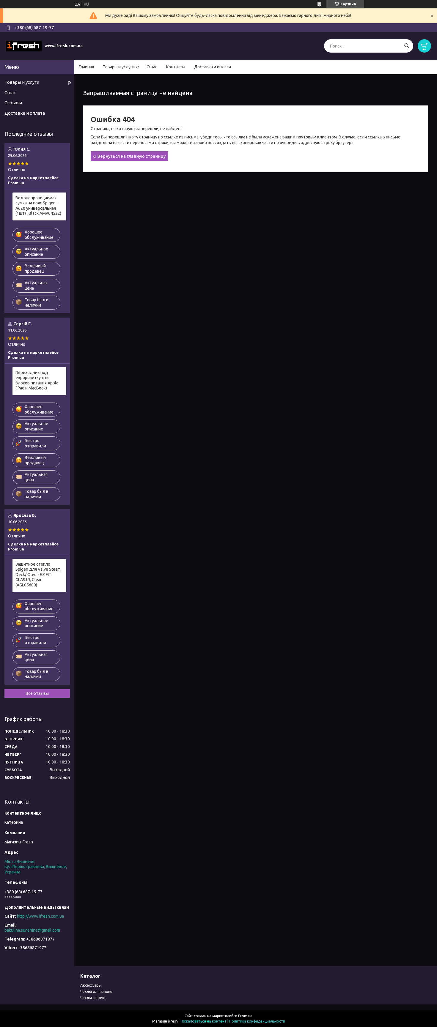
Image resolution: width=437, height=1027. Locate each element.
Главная (86, 66)
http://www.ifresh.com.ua (40, 916)
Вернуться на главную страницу (131, 156)
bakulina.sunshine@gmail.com (32, 930)
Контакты (175, 66)
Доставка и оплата (212, 66)
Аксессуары (91, 985)
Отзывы (13, 102)
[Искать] (406, 46)
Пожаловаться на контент (203, 1021)
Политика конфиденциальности (257, 1021)
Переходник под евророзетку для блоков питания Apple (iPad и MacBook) (37, 380)
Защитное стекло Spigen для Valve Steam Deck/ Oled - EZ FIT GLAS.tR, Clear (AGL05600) (38, 574)
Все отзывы (37, 693)
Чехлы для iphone (96, 991)
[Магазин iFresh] (24, 45)
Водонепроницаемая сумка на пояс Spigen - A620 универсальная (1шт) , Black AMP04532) (38, 205)
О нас (152, 66)
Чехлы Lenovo (93, 998)
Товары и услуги (119, 66)
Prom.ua (245, 1016)
